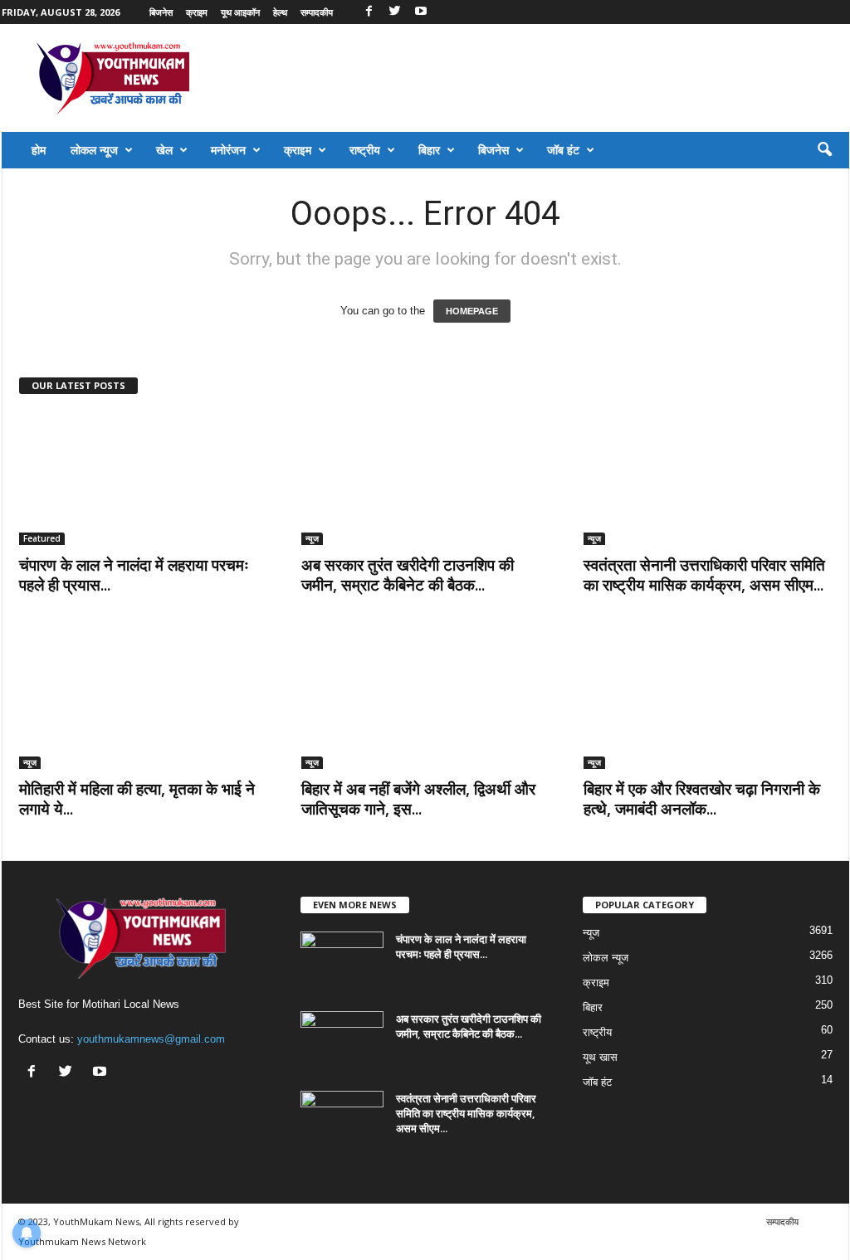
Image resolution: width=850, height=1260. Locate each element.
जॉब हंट (563, 150)
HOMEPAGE (472, 311)
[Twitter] (395, 12)
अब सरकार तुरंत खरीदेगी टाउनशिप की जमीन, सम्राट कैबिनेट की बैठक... (407, 575)
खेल (164, 150)
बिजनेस (161, 12)
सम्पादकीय (316, 12)
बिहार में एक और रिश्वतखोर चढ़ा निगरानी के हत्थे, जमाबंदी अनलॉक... (702, 799)
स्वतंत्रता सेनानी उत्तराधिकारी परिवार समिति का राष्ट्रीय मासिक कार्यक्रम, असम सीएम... (704, 575)
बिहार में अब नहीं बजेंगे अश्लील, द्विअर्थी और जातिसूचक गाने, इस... (418, 799)
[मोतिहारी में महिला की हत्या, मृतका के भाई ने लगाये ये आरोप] (143, 702)
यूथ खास (600, 1057)
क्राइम (197, 12)
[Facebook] (369, 12)
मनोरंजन (228, 150)
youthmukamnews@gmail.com (151, 1039)
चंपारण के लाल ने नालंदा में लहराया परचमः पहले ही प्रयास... (134, 575)
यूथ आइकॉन (240, 12)
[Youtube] (421, 12)
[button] (824, 150)
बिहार (429, 150)
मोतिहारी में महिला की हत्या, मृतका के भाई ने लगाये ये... (137, 799)
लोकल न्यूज (94, 150)
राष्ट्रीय (364, 150)
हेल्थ (280, 12)
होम (39, 150)
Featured (42, 538)
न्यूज (312, 538)
